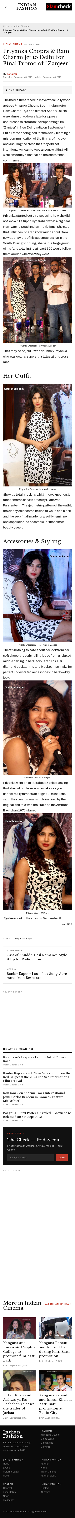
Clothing (45, 1447)
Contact (45, 1488)
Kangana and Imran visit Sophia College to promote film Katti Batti (19, 1351)
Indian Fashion (27, 6)
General (7, 1488)
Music (6, 1476)
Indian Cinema (21, 26)
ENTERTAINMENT (14, 1460)
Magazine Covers (50, 1435)
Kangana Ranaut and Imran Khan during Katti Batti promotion (54, 1349)
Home (6, 26)
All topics (45, 1492)
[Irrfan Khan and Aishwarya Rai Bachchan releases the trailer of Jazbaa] (19, 1380)
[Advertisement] (37, 1018)
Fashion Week (48, 1476)
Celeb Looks (47, 1439)
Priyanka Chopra (23, 938)
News (6, 1464)
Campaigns (47, 1443)
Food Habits (9, 1492)
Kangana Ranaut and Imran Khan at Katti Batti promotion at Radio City (55, 1404)
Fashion (46, 1431)
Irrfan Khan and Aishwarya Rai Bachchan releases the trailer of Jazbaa (18, 1404)
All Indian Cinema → (58, 1304)
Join (62, 1157)
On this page (17, 90)
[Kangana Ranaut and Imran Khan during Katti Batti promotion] (55, 1328)
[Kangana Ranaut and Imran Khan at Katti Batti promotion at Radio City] (55, 1380)
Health (8, 1484)
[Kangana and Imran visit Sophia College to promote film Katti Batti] (19, 1328)
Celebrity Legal (11, 1472)
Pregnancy (8, 1500)
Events (6, 1468)
